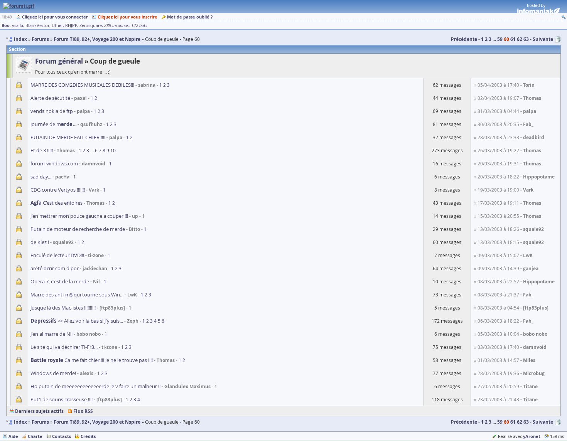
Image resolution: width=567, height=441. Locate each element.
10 (113, 150)
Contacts (61, 436)
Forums (40, 422)
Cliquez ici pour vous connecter (55, 17)
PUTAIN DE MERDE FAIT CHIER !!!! (67, 137)
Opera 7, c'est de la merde (59, 281)
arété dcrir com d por (54, 268)
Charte (35, 436)
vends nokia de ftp (51, 111)
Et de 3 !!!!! (41, 150)
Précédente (464, 39)
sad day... (40, 176)
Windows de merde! (53, 373)
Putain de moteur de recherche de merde (77, 229)
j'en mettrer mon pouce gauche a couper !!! (79, 215)
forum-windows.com (54, 163)
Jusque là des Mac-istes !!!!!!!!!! (63, 307)
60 (506, 39)
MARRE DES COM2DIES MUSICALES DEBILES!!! (82, 84)
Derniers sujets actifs (39, 411)
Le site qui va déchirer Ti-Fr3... (64, 346)
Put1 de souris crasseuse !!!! (61, 399)
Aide (13, 436)
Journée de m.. (53, 124)
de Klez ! (39, 242)
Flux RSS (83, 411)
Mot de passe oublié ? (190, 17)
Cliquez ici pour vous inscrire (127, 17)
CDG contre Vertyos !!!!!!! (57, 189)
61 (513, 39)
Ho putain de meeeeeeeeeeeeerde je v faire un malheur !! (95, 386)
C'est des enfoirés (56, 202)
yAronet (531, 436)
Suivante (543, 39)
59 (500, 39)
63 (526, 39)
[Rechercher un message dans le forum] (563, 17)
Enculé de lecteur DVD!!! (57, 255)
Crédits (88, 436)
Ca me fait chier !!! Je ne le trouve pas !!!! (91, 360)
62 (519, 39)
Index (20, 422)
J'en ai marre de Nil (51, 333)
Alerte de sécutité (50, 97)
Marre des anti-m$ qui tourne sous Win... (76, 294)
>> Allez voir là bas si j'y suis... (76, 320)
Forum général (59, 61)
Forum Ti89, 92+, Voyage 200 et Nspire (97, 422)
